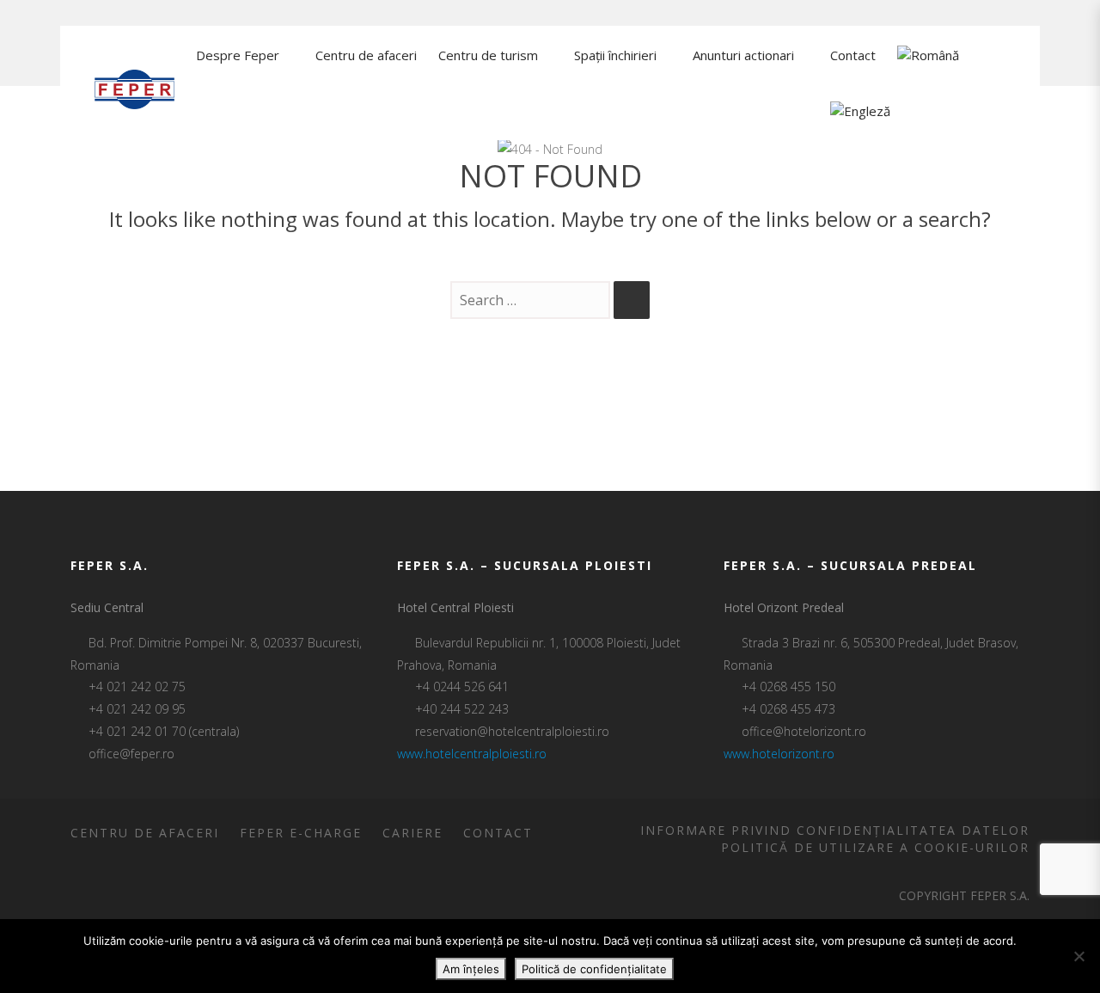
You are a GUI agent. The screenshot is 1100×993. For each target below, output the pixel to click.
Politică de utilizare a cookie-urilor (875, 847)
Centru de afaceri (144, 832)
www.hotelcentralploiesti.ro (472, 753)
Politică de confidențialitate (594, 969)
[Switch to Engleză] (860, 112)
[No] (1078, 956)
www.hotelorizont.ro (779, 753)
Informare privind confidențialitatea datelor (835, 830)
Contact (498, 832)
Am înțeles (471, 969)
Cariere (412, 832)
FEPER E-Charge (301, 832)
